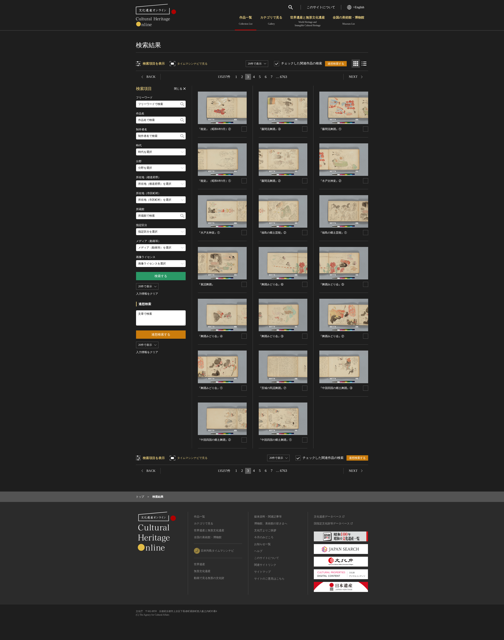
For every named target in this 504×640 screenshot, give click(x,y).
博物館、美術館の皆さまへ (270, 523)
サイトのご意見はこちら (269, 578)
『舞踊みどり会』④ (210, 336)
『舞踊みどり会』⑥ (271, 284)
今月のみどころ (263, 537)
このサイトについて (321, 7)
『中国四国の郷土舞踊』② (214, 439)
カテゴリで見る (271, 20)
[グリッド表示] (356, 63)
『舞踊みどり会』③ (271, 336)
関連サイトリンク (265, 564)
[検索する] (182, 104)
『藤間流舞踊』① (330, 129)
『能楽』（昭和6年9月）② (214, 129)
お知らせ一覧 (262, 544)
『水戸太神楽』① (209, 232)
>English (358, 7)
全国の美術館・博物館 (348, 20)
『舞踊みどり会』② (331, 336)
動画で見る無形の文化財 (209, 578)
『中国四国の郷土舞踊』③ (335, 388)
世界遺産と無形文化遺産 (307, 21)
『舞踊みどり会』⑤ (331, 284)
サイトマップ (262, 571)
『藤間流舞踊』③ (270, 129)
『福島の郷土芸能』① (333, 232)
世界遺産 (199, 564)
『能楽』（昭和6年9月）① (214, 180)
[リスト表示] (364, 63)
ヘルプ (258, 551)
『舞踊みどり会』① (210, 388)
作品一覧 (245, 20)
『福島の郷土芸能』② (272, 232)
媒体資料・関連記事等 (268, 516)
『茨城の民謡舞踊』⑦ (272, 388)
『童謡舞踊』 (206, 284)
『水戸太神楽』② (330, 180)
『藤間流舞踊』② (270, 180)
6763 (283, 77)
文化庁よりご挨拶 (265, 530)
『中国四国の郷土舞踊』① (275, 439)
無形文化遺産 (202, 571)
